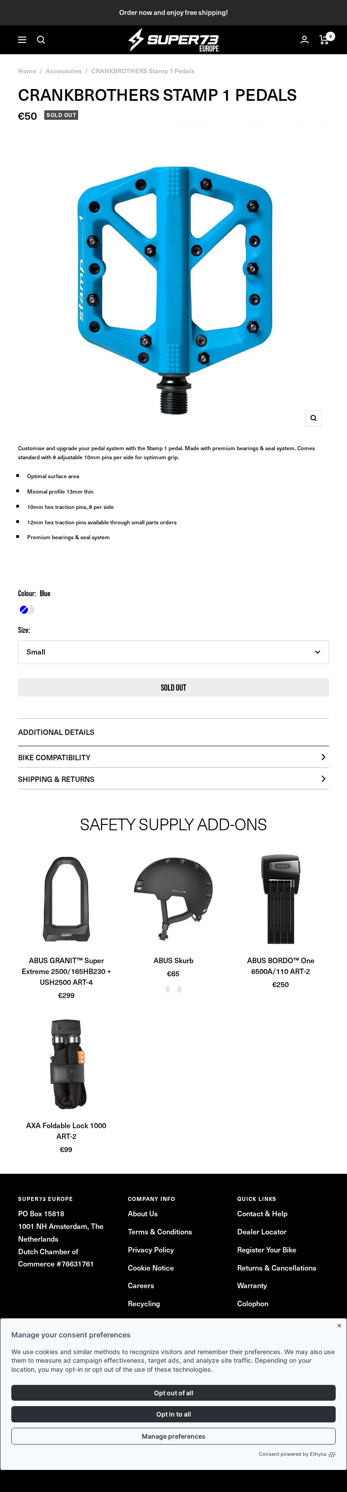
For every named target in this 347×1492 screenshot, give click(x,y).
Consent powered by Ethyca (292, 1454)
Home (27, 70)
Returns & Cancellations (276, 1267)
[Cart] (324, 39)
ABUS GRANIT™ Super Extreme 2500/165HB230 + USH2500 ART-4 (66, 971)
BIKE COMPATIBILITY (54, 757)
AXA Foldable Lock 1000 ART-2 (66, 1130)
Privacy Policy (151, 1249)
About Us (143, 1213)
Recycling (144, 1303)
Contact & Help (262, 1213)
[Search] (41, 40)
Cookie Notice (151, 1267)
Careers (141, 1285)
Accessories (64, 70)
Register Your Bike (266, 1249)
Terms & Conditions (160, 1231)
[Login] (304, 39)
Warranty (252, 1285)
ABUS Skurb (173, 960)
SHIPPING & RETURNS (56, 778)
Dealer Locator (261, 1231)
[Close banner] (341, 1323)
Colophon (252, 1303)
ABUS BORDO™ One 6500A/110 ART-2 (280, 965)
